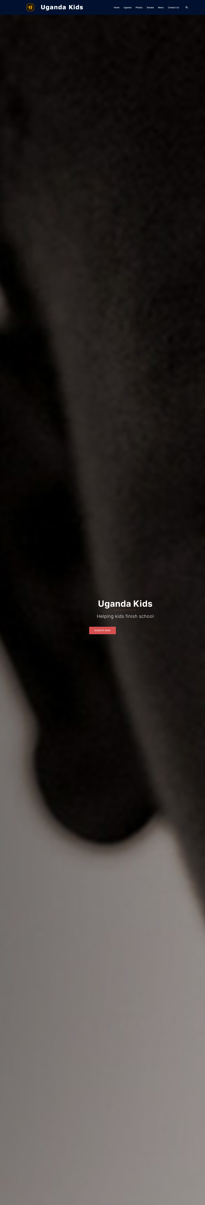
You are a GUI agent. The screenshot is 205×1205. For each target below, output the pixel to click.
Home (116, 7)
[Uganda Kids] (62, 7)
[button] (187, 7)
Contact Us (173, 7)
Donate (150, 7)
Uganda (127, 7)
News (161, 7)
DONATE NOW (102, 630)
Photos (139, 7)
